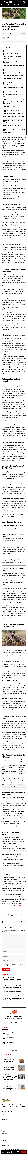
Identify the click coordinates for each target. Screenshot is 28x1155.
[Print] (12, 33)
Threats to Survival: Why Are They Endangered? (13, 102)
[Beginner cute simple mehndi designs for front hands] (21, 1068)
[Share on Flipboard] (8, 33)
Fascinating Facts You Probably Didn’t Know (12, 126)
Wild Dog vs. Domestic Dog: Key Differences (13, 121)
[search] (17, 1)
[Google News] (14, 1038)
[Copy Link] (10, 33)
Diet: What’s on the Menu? (12, 91)
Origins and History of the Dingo (16, 99)
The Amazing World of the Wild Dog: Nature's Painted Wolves (12, 915)
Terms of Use (9, 1152)
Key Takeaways (9, 51)
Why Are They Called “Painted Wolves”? (14, 66)
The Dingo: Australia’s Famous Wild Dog (13, 95)
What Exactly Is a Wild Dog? (12, 53)
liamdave (7, 37)
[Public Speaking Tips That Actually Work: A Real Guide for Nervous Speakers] (21, 1076)
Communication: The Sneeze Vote (13, 79)
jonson (4, 982)
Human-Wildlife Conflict (13, 110)
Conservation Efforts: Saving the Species (13, 117)
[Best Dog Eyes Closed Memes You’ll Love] (21, 1060)
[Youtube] (14, 1033)
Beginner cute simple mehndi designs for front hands (9, 1069)
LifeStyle (8, 982)
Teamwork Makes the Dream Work (13, 88)
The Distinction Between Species (12, 57)
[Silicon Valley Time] (8, 1)
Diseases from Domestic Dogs (15, 113)
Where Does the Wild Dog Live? (13, 70)
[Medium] (14, 1043)
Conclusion (8, 132)
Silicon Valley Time (17, 743)
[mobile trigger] (3, 1)
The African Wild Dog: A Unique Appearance (12, 61)
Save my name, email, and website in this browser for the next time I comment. (15, 965)
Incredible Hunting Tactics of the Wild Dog (13, 83)
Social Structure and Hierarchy (15, 75)
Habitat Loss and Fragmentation (10, 107)
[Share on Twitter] (5, 33)
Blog (3, 21)
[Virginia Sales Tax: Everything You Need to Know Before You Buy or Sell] (21, 1087)
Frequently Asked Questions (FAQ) (15, 129)
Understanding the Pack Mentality (14, 72)
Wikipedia (19, 905)
